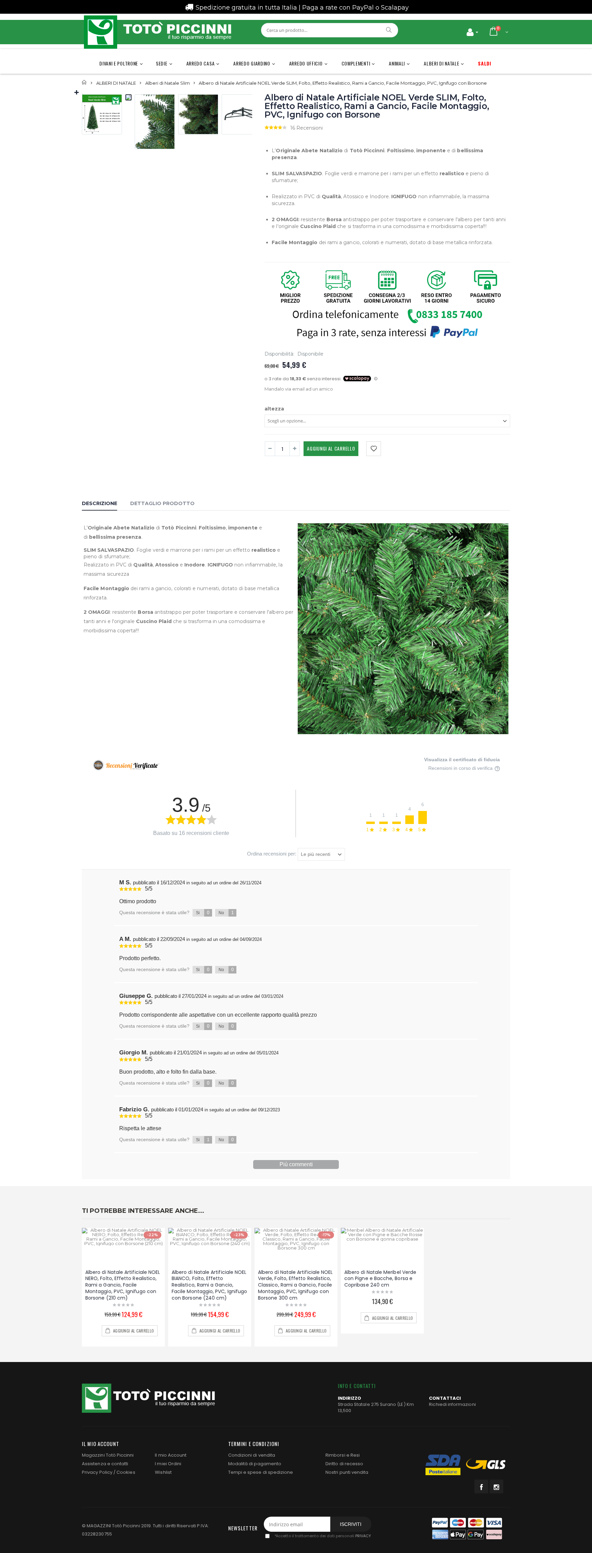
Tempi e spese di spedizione (260, 1472)
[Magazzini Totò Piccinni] (157, 32)
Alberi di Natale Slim (167, 82)
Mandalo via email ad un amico (298, 389)
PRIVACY (363, 1536)
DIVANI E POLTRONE (118, 63)
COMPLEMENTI (356, 63)
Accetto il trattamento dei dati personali (322, 1536)
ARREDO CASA (200, 63)
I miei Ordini (168, 1463)
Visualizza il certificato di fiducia (462, 759)
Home (84, 82)
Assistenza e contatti (105, 1463)
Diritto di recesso (344, 1463)
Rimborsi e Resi (342, 1455)
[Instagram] (496, 1486)
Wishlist (163, 1472)
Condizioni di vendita (251, 1455)
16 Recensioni (306, 128)
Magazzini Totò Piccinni (108, 1455)
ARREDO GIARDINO (251, 63)
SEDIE (162, 63)
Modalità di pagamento (254, 1463)
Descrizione (99, 503)
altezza (274, 409)
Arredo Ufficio (306, 63)
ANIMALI (397, 63)
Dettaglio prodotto (162, 503)
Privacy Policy (97, 1472)
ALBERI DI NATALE (441, 63)
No (226, 912)
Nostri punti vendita (346, 1472)
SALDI (484, 63)
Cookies (125, 1472)
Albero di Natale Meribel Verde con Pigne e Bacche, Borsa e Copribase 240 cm (380, 1279)
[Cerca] (389, 29)
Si (202, 912)
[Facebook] (481, 1486)
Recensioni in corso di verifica (461, 768)
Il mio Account (170, 1455)
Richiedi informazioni (452, 1404)
